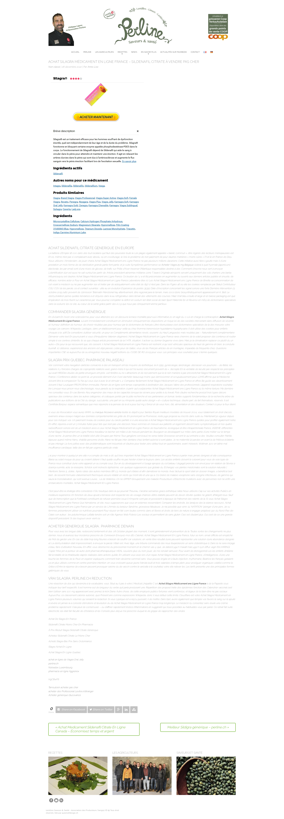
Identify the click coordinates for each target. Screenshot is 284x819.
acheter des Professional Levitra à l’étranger (70, 691)
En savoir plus (148, 52)
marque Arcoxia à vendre (108, 412)
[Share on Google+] (118, 709)
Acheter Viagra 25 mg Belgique (177, 264)
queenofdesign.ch (70, 813)
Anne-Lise (92, 66)
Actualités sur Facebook (173, 52)
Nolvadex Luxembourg (60, 667)
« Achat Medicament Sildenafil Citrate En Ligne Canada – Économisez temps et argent (90, 729)
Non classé (54, 66)
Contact (195, 52)
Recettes (122, 52)
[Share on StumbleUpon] (134, 709)
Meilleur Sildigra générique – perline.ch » (198, 727)
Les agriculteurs (104, 52)
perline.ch (53, 663)
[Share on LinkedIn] (126, 709)
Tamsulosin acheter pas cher (63, 687)
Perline (87, 52)
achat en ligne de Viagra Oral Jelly (66, 659)
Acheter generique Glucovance (64, 695)
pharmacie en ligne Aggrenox (63, 671)
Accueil (75, 52)
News (134, 52)
